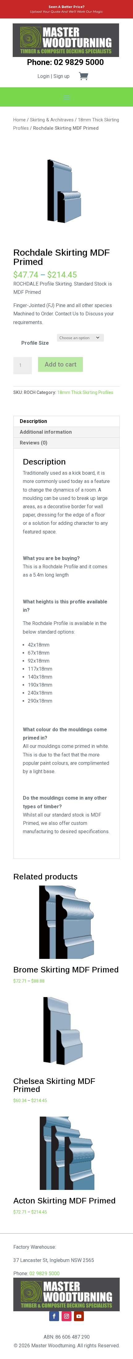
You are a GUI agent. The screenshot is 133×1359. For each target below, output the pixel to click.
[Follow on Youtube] (79, 1316)
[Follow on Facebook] (54, 1316)
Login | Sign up (53, 76)
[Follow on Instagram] (66, 1316)
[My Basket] (87, 76)
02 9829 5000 (44, 1273)
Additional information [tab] (46, 432)
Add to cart (60, 364)
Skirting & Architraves (52, 120)
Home (19, 120)
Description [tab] (33, 421)
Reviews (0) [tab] (33, 443)
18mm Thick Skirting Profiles (85, 392)
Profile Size (35, 343)
